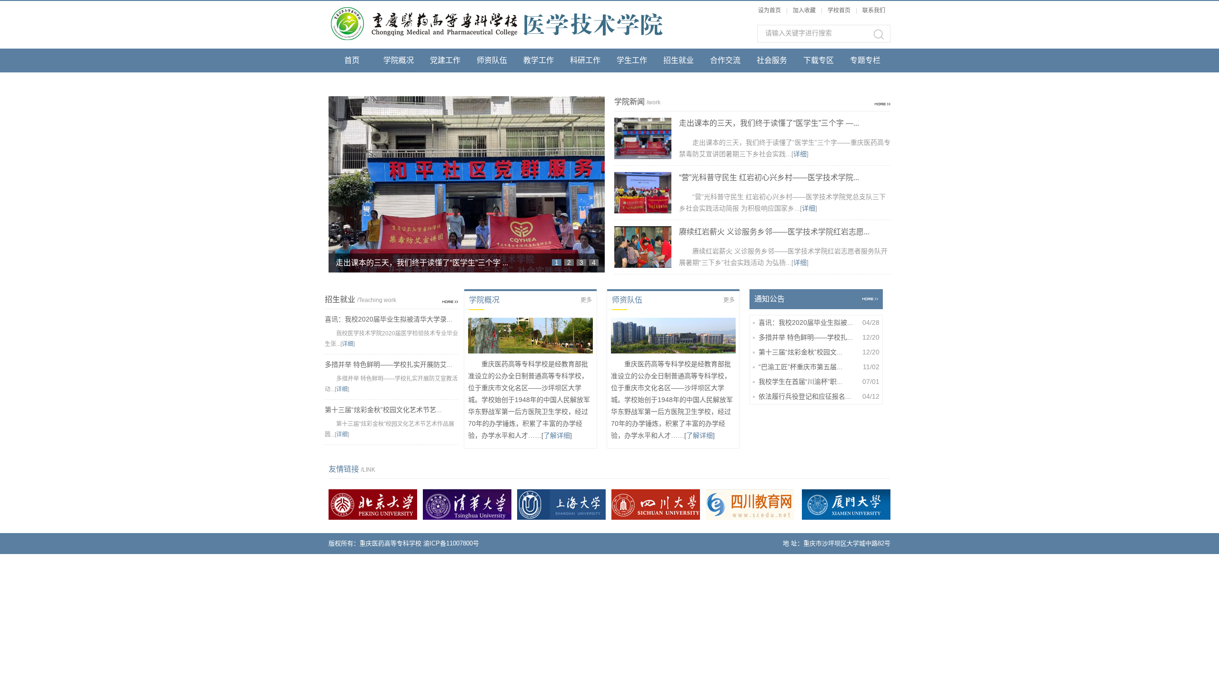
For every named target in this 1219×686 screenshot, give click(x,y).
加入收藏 (804, 10)
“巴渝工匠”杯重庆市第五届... (819, 367)
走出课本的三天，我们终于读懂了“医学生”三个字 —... (769, 123)
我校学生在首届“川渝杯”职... (819, 381)
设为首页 (769, 10)
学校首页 (840, 10)
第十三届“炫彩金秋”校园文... (819, 352)
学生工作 (632, 60)
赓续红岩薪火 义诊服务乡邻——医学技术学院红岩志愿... (774, 232)
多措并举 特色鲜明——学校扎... (819, 337)
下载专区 (818, 60)
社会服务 (772, 60)
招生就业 (678, 60)
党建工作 (445, 60)
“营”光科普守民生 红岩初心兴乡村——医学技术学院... (769, 177)
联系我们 (873, 10)
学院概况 (398, 60)
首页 (352, 60)
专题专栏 (865, 60)
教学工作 (538, 60)
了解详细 (556, 435)
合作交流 (725, 60)
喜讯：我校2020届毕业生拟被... (819, 322)
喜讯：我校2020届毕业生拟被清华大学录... (388, 319)
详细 (800, 154)
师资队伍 (492, 60)
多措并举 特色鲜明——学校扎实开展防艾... (388, 364)
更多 (586, 300)
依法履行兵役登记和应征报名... (819, 396)
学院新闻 (352, 84)
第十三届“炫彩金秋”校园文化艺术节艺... (383, 410)
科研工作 (585, 60)
